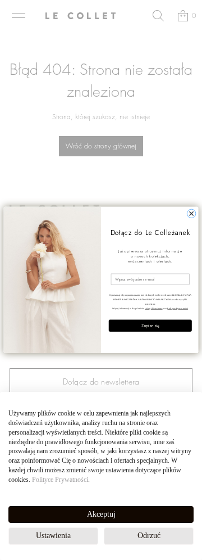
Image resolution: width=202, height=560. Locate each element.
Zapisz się (150, 326)
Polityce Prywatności (60, 480)
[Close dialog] (191, 213)
